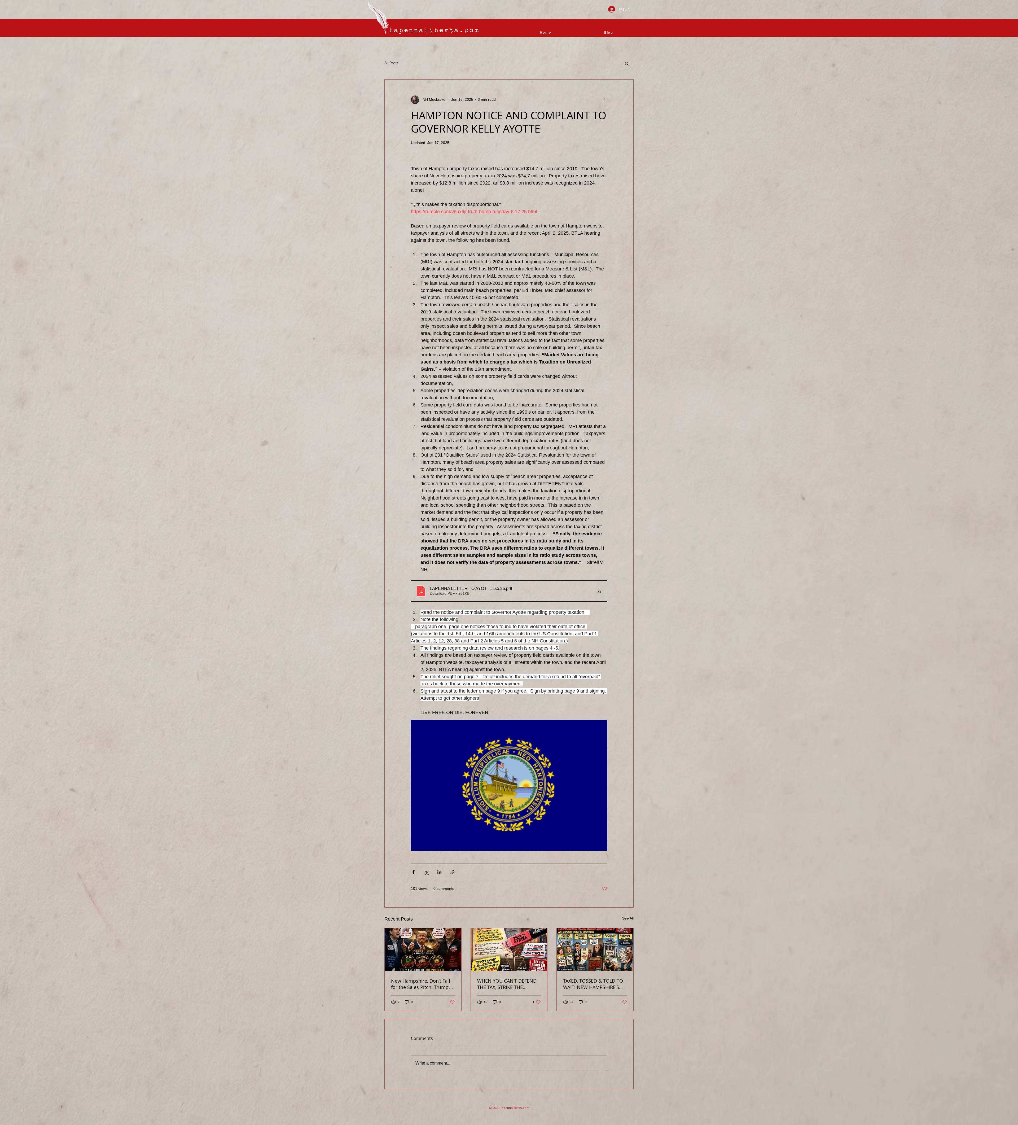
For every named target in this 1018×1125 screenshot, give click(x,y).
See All (628, 918)
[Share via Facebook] (413, 872)
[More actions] (604, 100)
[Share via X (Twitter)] (426, 872)
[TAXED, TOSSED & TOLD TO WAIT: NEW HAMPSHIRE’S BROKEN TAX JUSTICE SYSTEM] (595, 949)
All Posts (391, 63)
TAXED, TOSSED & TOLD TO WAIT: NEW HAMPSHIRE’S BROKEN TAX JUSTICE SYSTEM (593, 984)
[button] (626, 63)
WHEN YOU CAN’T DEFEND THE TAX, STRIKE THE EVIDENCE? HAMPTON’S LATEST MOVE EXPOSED (507, 984)
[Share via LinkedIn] (439, 872)
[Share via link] (452, 872)
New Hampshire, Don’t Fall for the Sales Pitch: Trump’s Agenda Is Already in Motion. (421, 984)
